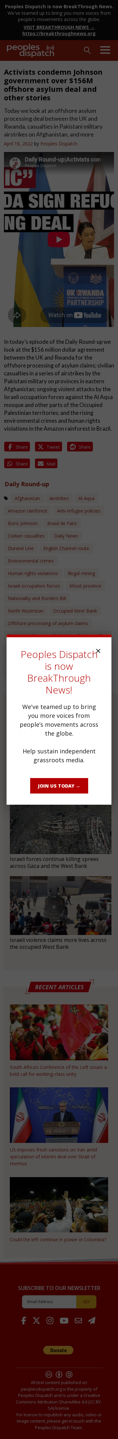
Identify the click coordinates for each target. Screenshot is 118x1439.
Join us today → (59, 786)
